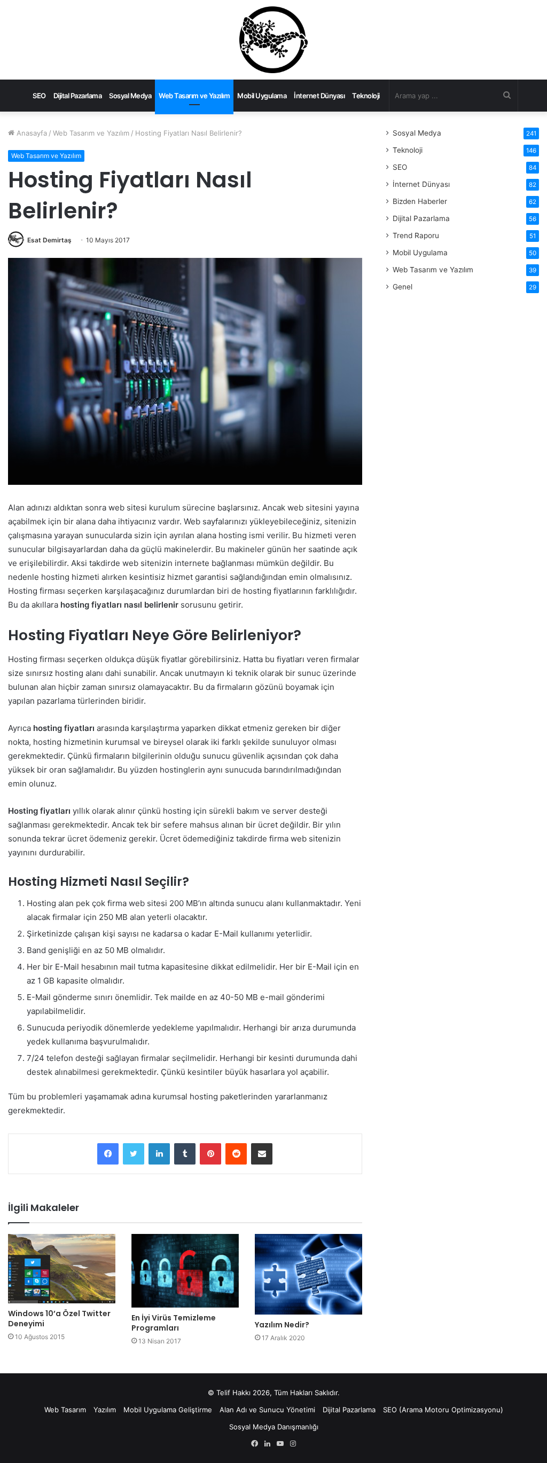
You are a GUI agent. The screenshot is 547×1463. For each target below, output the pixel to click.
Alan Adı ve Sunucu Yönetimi (267, 1409)
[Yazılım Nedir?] (308, 1274)
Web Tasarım (65, 1409)
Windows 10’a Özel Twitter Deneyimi (59, 1318)
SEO (39, 95)
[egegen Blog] (273, 39)
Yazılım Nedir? (282, 1324)
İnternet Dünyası (319, 95)
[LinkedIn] (159, 1154)
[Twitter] (133, 1154)
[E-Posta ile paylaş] (261, 1154)
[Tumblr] (185, 1154)
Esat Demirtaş (49, 240)
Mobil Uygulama (261, 95)
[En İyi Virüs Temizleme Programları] (185, 1271)
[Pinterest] (210, 1154)
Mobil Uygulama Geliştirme (167, 1409)
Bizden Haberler (420, 201)
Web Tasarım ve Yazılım (194, 95)
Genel (402, 286)
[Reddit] (236, 1154)
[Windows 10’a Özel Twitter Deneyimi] (61, 1268)
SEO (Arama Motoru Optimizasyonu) (443, 1409)
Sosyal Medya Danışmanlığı (273, 1426)
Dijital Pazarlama (77, 95)
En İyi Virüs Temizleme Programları (173, 1322)
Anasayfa (30, 133)
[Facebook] (108, 1154)
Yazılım (104, 1409)
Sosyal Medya (130, 95)
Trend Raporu (416, 235)
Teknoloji (366, 95)
